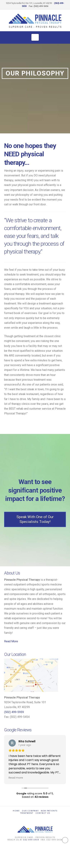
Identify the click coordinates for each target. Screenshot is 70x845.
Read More (11, 641)
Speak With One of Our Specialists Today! (35, 519)
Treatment (26, 813)
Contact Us (43, 813)
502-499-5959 (31, 840)
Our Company (30, 811)
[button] (35, 37)
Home (16, 811)
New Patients (49, 811)
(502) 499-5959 (14, 712)
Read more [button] (16, 777)
